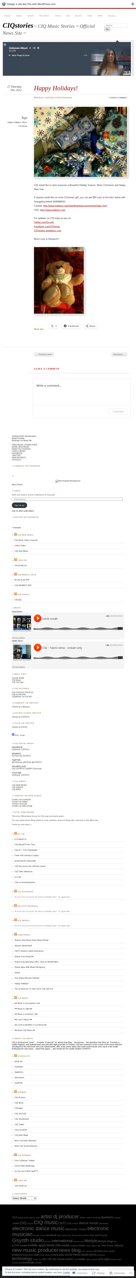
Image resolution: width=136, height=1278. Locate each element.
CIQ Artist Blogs (21, 1135)
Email (17, 491)
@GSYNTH (37, 762)
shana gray (57, 1254)
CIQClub (22, 560)
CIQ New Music (26, 535)
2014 (14, 1217)
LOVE (15, 1245)
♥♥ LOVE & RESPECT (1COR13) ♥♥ (31, 1025)
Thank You (37, 1259)
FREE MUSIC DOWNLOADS (24, 445)
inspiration (19, 1067)
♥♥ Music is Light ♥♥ (23, 1009)
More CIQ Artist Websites (25, 1141)
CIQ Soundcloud (22, 1119)
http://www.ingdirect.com (52, 210)
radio (36, 1254)
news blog (70, 1250)
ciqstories (49, 97)
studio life (18, 1083)
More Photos (17, 484)
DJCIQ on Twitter (24, 723)
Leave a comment (118, 97)
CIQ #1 (30, 1223)
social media (73, 1254)
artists (83, 1217)
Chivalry (18, 600)
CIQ (20, 756)
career (16, 1223)
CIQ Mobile (24, 920)
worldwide (28, 1262)
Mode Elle (54, 1245)
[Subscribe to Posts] (13, 735)
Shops (30, 16)
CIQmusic (16, 749)
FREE (89, 16)
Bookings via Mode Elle (22, 440)
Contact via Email (19, 804)
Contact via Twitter (20, 802)
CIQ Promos (20, 1097)
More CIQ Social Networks (26, 1146)
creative (75, 1223)
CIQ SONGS (17, 787)
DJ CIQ (21, 834)
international (62, 1241)
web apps (104, 1259)
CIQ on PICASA (19, 694)
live (115, 1241)
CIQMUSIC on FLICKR (22, 697)
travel (69, 1259)
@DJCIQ (27, 762)
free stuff (94, 1235)
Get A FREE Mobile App (25, 1166)
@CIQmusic (17, 762)
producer (17, 1254)
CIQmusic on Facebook (27, 466)
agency (32, 1217)
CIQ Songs (23, 594)
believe (89, 1217)
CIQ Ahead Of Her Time (25, 844)
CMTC (62, 1223)
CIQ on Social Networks (25, 882)
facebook (51, 1235)
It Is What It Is (20, 839)
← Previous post (44, 354)
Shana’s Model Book (23, 946)
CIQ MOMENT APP (23, 585)
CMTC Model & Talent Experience (29, 951)
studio (85, 1254)
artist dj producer (60, 1216)
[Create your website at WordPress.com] (68, 4)
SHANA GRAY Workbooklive (24, 436)
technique (101, 1255)
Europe (36, 1235)
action (26, 1217)
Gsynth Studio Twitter (27, 713)
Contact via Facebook (21, 799)
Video (19, 16)
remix (42, 1255)
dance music (88, 1223)
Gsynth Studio (18, 678)
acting (20, 1217)
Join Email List (21, 565)
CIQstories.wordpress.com (47, 230)
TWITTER (16, 455)
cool (69, 1223)
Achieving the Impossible (25, 861)
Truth (75, 1259)
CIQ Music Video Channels (26, 540)
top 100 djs (49, 1259)
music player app (93, 1246)
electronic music (76, 1229)
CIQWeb (22, 1092)
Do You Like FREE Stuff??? (26, 1171)
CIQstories (18, 25)
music (81, 1245)
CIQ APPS (16, 789)
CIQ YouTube (18, 682)
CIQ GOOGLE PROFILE (22, 692)
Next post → (119, 354)
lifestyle (90, 1241)
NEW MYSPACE (19, 457)
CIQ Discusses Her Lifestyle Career (30, 866)
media (23, 1245)
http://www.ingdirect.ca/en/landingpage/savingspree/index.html (75, 205)
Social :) (112, 16)
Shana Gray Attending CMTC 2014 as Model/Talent (36, 962)
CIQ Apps (19, 1108)
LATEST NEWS (18, 451)
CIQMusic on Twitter (26, 703)
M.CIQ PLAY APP (22, 580)
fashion (64, 1235)
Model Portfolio (18, 438)
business (107, 1217)
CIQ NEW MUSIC (19, 785)
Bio (68, 16)
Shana (17, 973)
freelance (86, 1235)
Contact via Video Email (22, 806)
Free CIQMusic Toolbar (25, 1160)
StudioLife (24, 1056)
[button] (58, 280)
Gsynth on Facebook (26, 517)
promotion (28, 1254)
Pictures (44, 16)
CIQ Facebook (25, 892)
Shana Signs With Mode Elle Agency (30, 967)
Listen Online (20, 545)
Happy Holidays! (22, 983)
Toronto (61, 1259)
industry (47, 1241)
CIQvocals (37, 769)
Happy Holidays (14, 122)
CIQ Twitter (19, 1124)
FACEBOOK (17, 453)
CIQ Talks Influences (24, 871)
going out (18, 1061)
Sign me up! (19, 505)
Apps (100, 16)
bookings (97, 1217)
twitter (81, 1259)
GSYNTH (25, 749)
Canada (117, 1217)
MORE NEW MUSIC (20, 447)
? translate (16, 527)
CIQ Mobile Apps (27, 575)
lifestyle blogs (105, 1241)
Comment (118, 411)
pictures (98, 1251)
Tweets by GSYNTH (20, 717)
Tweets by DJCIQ (19, 727)
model (65, 1245)
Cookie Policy (69, 1272)
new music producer (35, 1250)
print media (109, 1251)
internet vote (78, 1241)
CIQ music (46, 1222)
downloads (103, 1223)
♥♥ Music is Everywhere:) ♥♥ (27, 1003)
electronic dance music (38, 1228)
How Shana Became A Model (27, 978)
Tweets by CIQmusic (21, 707)
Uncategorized (64, 97)
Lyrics (57, 16)
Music (7, 16)
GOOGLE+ (17, 460)
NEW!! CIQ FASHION (21, 449)
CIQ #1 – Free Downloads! (26, 850)
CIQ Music (16, 680)
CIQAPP (28, 769)
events (43, 1235)
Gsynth (103, 1235)
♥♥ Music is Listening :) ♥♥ (26, 1014)
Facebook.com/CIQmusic (47, 226)
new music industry (112, 1245)
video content (91, 1259)
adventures (19, 1077)
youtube (38, 1263)
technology (22, 1258)
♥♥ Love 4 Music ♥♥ (23, 1019)
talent (92, 1254)
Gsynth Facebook (28, 906)
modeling (73, 1246)
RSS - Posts (20, 735)
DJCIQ (15, 756)
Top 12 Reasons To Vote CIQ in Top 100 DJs (34, 989)
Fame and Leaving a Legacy (27, 855)
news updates (87, 1251)
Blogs (78, 16)
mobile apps (36, 1245)
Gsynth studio (28, 1240)
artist (38, 1217)
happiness (19, 1072)
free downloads (74, 1235)
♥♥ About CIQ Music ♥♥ (25, 1030)
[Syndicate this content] (15, 535)
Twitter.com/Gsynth (44, 222)
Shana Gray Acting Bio (24, 956)
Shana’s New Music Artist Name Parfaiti (31, 940)
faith (59, 1235)
